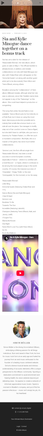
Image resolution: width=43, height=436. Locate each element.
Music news (6, 33)
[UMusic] (3, 3)
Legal (18, 426)
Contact (24, 426)
